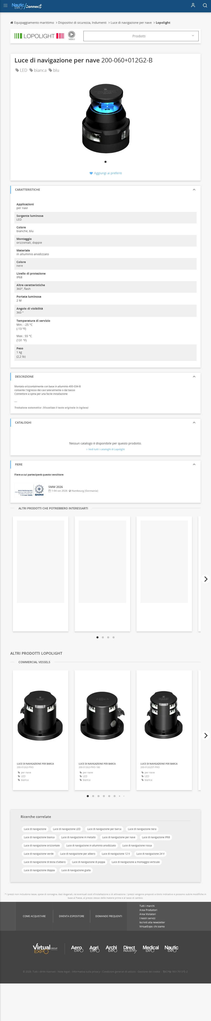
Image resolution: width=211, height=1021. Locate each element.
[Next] (205, 579)
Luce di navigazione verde (39, 853)
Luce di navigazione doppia (39, 870)
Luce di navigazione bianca (39, 837)
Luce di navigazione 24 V (150, 853)
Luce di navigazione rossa (137, 845)
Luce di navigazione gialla (76, 870)
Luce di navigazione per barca (104, 829)
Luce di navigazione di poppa (88, 862)
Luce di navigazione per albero (77, 853)
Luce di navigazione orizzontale (42, 845)
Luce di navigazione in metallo (78, 837)
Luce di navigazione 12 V (116, 853)
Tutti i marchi (147, 906)
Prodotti (138, 36)
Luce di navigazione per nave (118, 837)
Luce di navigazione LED (67, 829)
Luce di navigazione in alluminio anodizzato (91, 845)
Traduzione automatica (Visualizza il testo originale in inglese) (51, 407)
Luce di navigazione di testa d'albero (45, 862)
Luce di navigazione (35, 829)
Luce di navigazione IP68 (156, 837)
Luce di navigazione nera (142, 829)
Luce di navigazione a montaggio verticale (136, 862)
